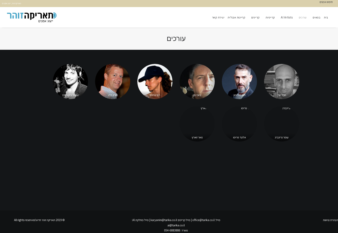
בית (326, 17)
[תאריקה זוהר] (32, 17)
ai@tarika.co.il (176, 225)
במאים (317, 17)
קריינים (255, 17)
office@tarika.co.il (203, 220)
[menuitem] (327, 17)
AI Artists (287, 17)
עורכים (303, 17)
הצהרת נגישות (330, 220)
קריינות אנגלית (236, 17)
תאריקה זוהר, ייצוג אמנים (11, 3)
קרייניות (270, 17)
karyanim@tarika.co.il (164, 220)
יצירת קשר (218, 17)
